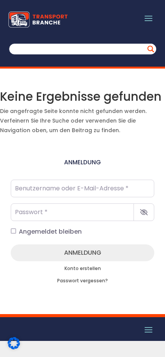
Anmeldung (82, 252)
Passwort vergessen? (82, 281)
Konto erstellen (82, 268)
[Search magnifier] (150, 49)
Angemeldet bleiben (50, 231)
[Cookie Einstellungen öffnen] (14, 347)
